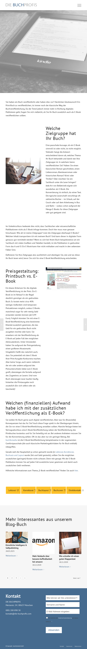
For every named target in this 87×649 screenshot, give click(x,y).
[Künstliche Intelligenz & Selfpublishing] (17, 537)
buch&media (11, 440)
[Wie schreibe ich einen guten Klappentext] (70, 543)
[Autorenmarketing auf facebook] (2, 324)
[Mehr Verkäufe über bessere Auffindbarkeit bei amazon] (43, 543)
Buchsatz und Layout (15, 455)
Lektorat (59, 452)
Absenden (53, 630)
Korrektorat (69, 452)
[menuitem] (62, 646)
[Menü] (78, 5)
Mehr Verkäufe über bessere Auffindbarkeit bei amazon (42, 559)
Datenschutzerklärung (65, 618)
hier (76, 470)
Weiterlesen (11, 555)
